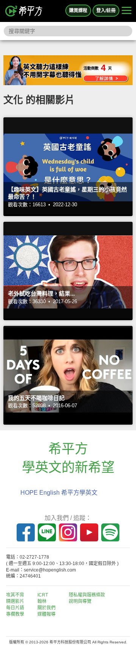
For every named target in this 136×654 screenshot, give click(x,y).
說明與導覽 (80, 601)
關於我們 (46, 607)
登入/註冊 (106, 10)
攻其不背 (15, 595)
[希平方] (24, 11)
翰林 (41, 601)
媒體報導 (46, 614)
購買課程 (78, 10)
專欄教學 (15, 614)
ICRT (42, 595)
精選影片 (15, 601)
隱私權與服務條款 (87, 595)
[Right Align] (126, 11)
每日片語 (15, 607)
